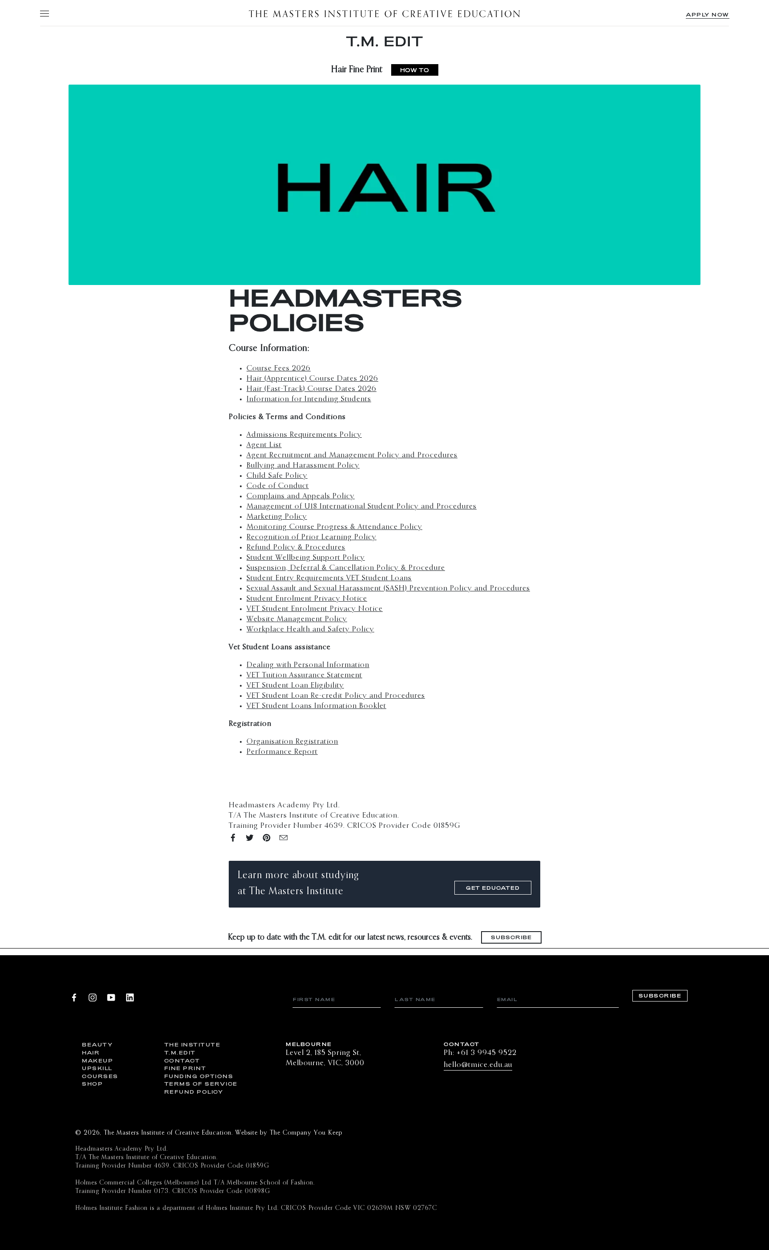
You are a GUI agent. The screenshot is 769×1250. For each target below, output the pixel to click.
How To (414, 70)
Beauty (97, 1044)
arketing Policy (280, 517)
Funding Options (198, 1076)
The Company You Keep (306, 1133)
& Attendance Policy (334, 527)
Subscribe (511, 937)
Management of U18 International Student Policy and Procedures (362, 506)
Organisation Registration (292, 741)
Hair (91, 1052)
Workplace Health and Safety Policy (310, 629)
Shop (92, 1084)
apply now (707, 14)
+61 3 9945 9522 (487, 1053)
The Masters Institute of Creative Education (384, 13)
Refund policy (193, 1092)
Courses (100, 1076)
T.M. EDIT (385, 41)
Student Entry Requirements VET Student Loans (329, 578)
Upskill (97, 1068)
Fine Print (185, 1068)
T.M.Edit (180, 1052)
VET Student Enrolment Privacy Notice (315, 609)
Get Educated (493, 888)
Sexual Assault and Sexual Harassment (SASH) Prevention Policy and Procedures (388, 588)
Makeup (97, 1060)
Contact (182, 1060)
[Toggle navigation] (44, 13)
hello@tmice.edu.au (478, 1065)
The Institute (192, 1044)
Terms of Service (198, 1084)
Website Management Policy (297, 619)
